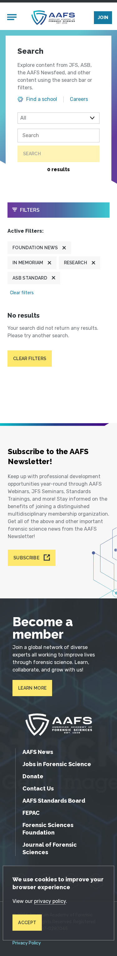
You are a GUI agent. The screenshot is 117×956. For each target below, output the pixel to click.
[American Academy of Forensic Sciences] (53, 17)
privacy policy (50, 901)
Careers (79, 99)
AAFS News (37, 752)
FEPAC (31, 813)
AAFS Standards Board (53, 800)
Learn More (32, 688)
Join (103, 17)
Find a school (41, 99)
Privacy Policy (26, 943)
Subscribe (26, 557)
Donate (32, 776)
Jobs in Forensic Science (56, 764)
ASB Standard (29, 277)
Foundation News (35, 247)
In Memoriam (27, 262)
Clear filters (22, 292)
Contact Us (38, 788)
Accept (27, 922)
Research (75, 262)
